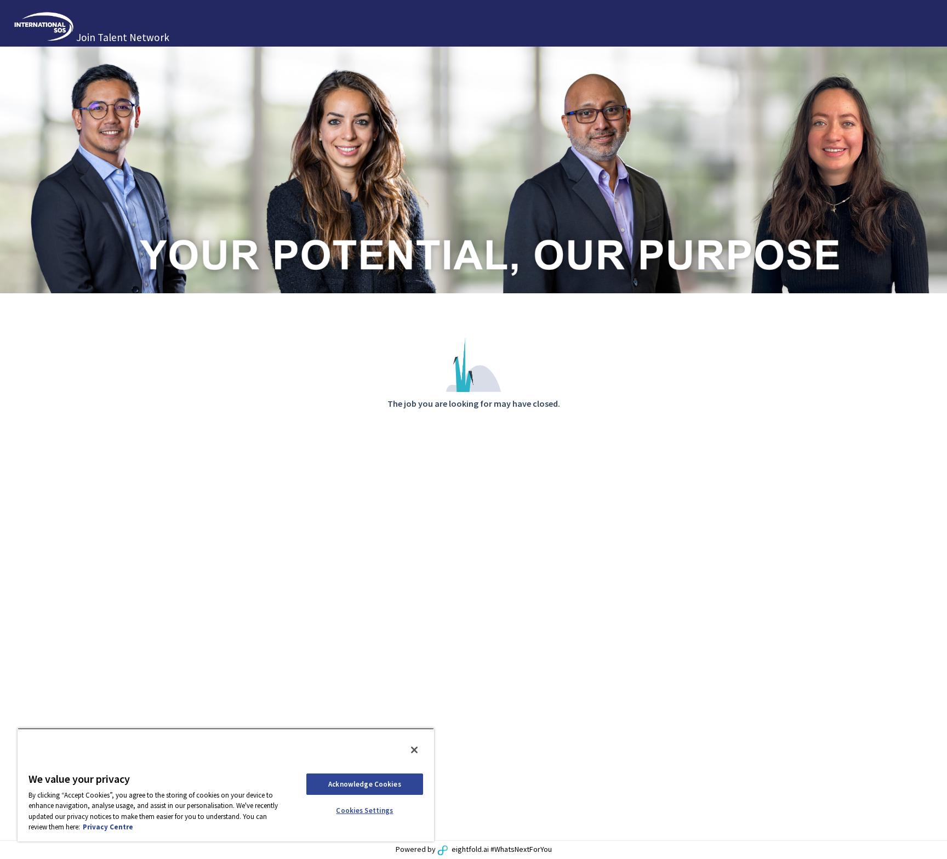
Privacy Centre (108, 827)
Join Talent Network (122, 37)
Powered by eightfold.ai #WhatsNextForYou (474, 849)
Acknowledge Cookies (364, 784)
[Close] (414, 750)
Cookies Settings (364, 810)
